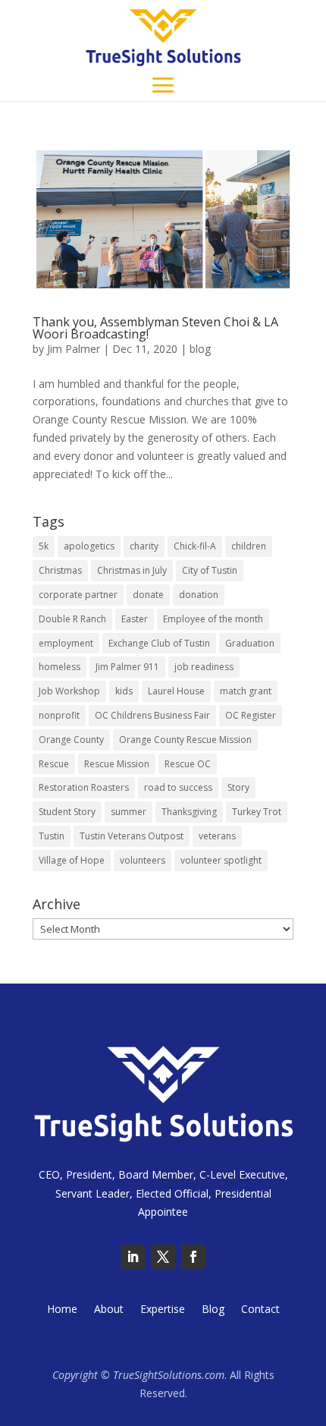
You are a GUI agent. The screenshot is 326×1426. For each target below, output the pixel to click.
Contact (260, 1310)
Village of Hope (72, 860)
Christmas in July (132, 570)
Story (238, 787)
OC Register (250, 715)
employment (66, 643)
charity (144, 546)
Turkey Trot (256, 811)
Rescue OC (188, 763)
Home (62, 1310)
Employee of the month (213, 618)
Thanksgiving (189, 811)
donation (198, 594)
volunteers (142, 860)
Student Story (67, 811)
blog (200, 349)
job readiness (204, 666)
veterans (217, 835)
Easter (134, 618)
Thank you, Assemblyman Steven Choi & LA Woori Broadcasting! (155, 327)
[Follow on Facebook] (193, 1257)
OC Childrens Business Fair (152, 715)
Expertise (162, 1310)
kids (124, 691)
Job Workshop (69, 691)
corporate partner (78, 594)
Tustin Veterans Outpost (131, 835)
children (248, 546)
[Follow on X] (163, 1257)
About (109, 1310)
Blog (213, 1310)
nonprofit (59, 715)
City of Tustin (209, 570)
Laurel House (176, 691)
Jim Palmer (73, 349)
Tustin (51, 835)
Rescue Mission (116, 763)
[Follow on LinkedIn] (133, 1257)
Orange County (71, 739)
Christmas (60, 570)
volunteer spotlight (221, 860)
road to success (178, 787)
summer (128, 811)
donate (148, 594)
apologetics (89, 546)
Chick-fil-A (195, 546)
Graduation (249, 643)
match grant (245, 691)
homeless (59, 666)
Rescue (54, 763)
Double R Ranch (72, 618)
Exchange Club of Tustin (159, 643)
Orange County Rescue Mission (185, 739)
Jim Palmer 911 (127, 666)
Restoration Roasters (84, 787)
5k (44, 546)
